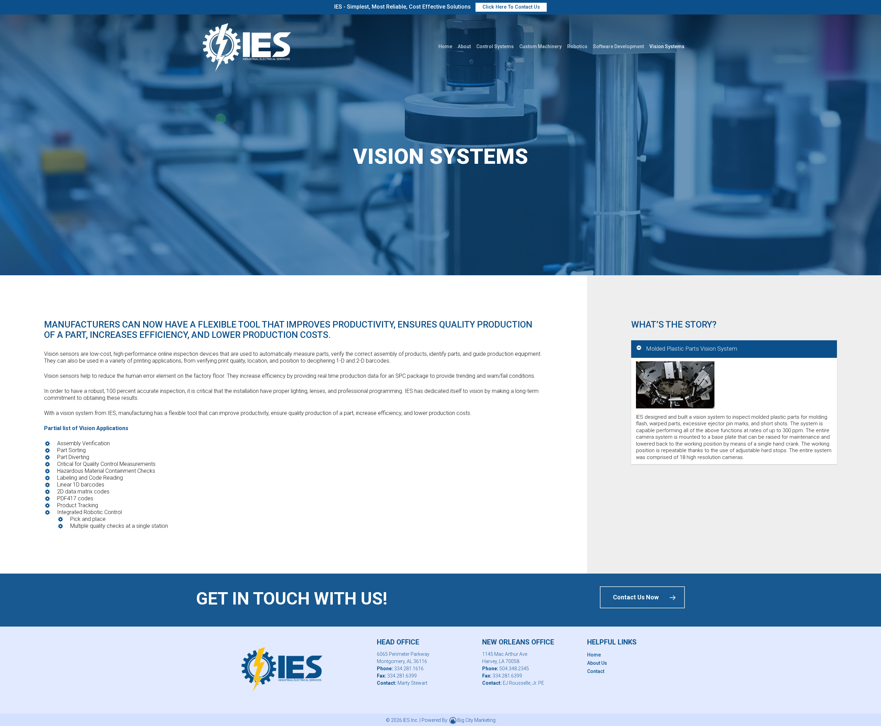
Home (445, 46)
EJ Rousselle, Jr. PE (523, 683)
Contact (595, 671)
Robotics (577, 46)
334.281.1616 (409, 668)
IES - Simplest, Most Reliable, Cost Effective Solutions (437, 6)
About (464, 46)
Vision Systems (666, 46)
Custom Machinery (540, 46)
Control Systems (495, 46)
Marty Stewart (412, 683)
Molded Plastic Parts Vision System (691, 348)
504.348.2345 (514, 668)
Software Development (618, 46)
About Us (597, 663)
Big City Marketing (476, 720)
